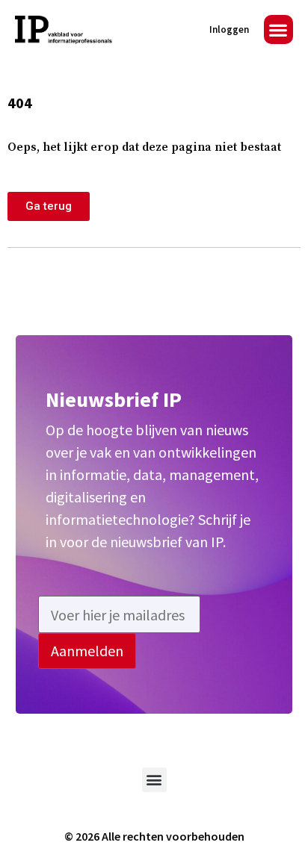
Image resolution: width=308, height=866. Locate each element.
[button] (278, 29)
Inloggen (229, 29)
